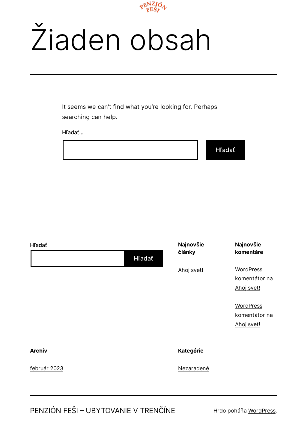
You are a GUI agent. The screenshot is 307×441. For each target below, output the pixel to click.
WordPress (262, 410)
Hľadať (38, 245)
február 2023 (46, 368)
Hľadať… (73, 132)
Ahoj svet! (190, 270)
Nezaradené (193, 368)
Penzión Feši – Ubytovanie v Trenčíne (102, 410)
